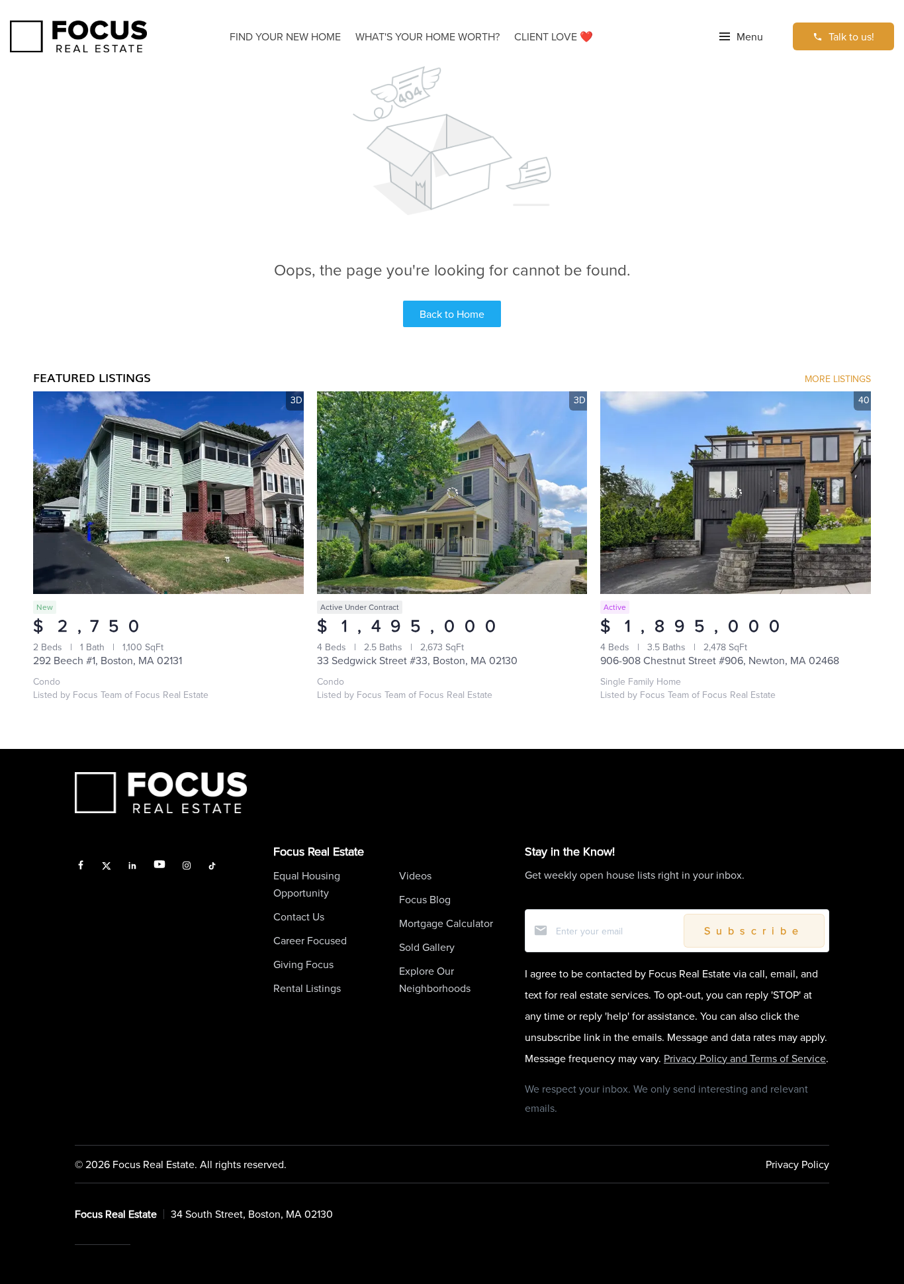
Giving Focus (303, 964)
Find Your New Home (285, 36)
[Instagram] (186, 866)
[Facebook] (81, 866)
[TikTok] (212, 866)
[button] (741, 36)
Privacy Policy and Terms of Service (745, 1058)
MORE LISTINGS (838, 378)
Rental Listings (307, 988)
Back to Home (452, 314)
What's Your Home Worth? (427, 36)
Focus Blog (425, 899)
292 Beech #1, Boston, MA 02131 (107, 660)
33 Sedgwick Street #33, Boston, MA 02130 (417, 660)
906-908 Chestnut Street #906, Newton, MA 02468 (719, 660)
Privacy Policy (797, 1164)
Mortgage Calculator (446, 923)
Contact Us (298, 916)
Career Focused (310, 940)
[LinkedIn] (132, 866)
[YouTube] (159, 866)
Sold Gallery (427, 947)
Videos (415, 875)
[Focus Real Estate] (78, 37)
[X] (107, 866)
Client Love (553, 36)
